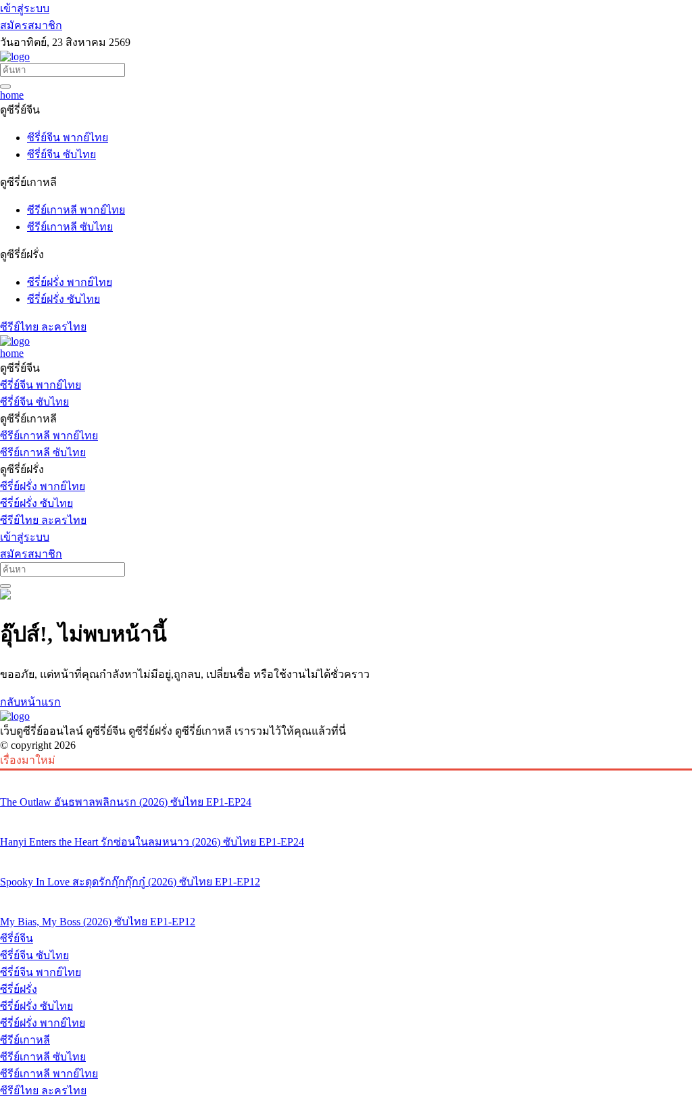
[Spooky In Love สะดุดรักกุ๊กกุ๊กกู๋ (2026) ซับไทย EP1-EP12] (346, 856)
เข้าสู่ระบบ (24, 8)
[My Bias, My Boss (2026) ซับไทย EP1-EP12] (346, 896)
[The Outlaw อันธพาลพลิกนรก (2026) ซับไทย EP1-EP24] (346, 777)
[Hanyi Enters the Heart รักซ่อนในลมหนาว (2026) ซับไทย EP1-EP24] (346, 816)
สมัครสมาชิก (31, 25)
